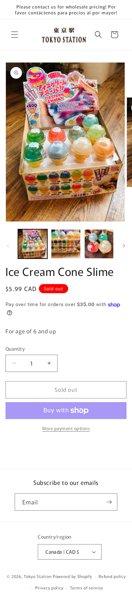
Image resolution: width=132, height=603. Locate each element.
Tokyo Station (38, 576)
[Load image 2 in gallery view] (65, 244)
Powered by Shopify (72, 576)
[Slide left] (8, 246)
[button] (15, 34)
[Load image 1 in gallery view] (32, 244)
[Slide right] (124, 246)
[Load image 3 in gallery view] (99, 244)
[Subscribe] (109, 502)
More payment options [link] (66, 428)
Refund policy (112, 576)
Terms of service (86, 587)
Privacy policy (49, 587)
